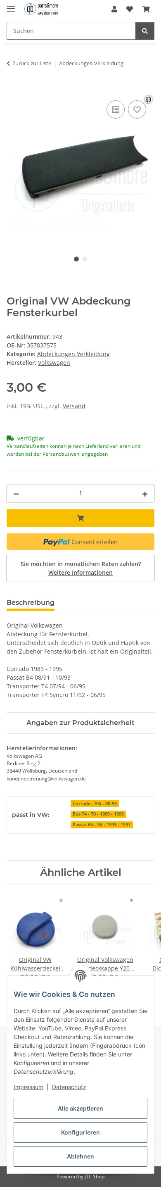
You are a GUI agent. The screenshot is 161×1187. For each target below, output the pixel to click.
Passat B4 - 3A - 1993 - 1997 (101, 825)
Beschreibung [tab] (30, 603)
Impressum (28, 1086)
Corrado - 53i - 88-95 (95, 803)
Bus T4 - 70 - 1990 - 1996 (98, 814)
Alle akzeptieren (80, 1108)
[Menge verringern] (16, 493)
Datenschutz (69, 1086)
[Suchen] (144, 31)
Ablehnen (80, 1156)
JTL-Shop (94, 1176)
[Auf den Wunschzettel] (137, 109)
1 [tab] (76, 259)
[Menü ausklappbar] (11, 5)
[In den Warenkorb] (13, 89)
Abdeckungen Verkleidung (73, 354)
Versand (74, 406)
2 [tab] (84, 259)
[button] (114, 9)
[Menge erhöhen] (145, 493)
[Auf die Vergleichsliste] (116, 109)
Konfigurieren (80, 1132)
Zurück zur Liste (31, 63)
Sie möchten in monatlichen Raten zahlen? (81, 568)
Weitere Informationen (80, 572)
